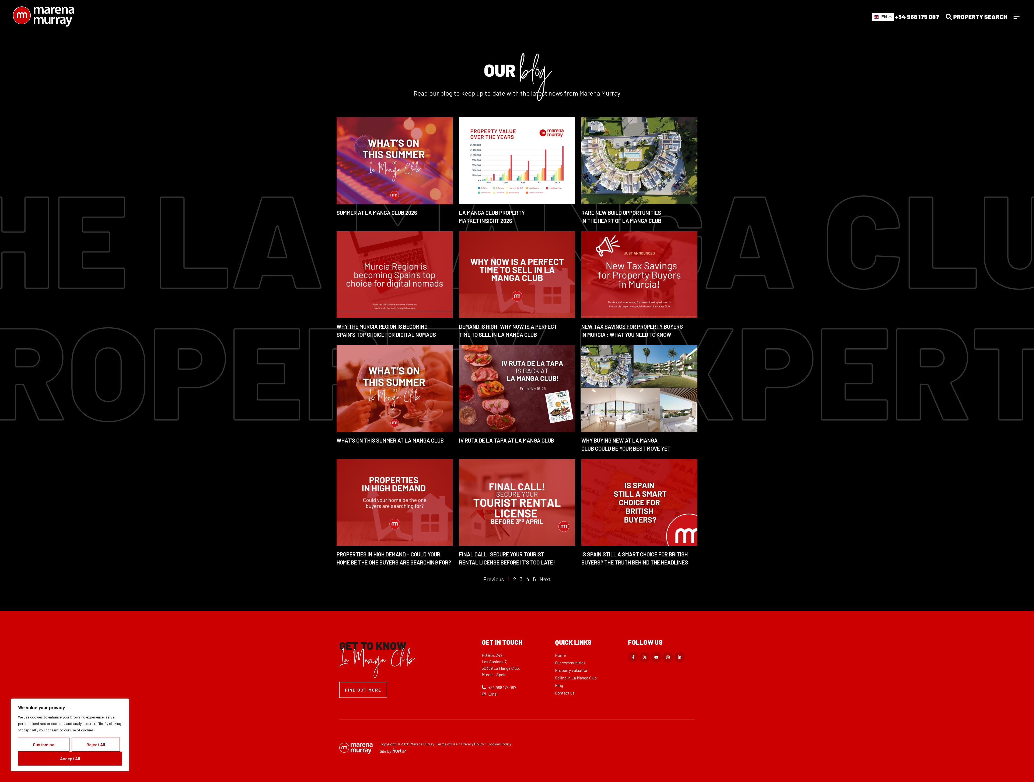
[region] (70, 735)
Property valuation (571, 670)
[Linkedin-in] (679, 657)
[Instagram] (668, 657)
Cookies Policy (499, 744)
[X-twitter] (645, 657)
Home (560, 655)
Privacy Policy (472, 744)
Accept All (70, 758)
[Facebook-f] (633, 657)
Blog (559, 685)
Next (545, 579)
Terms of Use (446, 744)
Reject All (95, 744)
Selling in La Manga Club (576, 677)
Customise (43, 744)
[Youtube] (656, 657)
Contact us (565, 692)
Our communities (570, 662)
